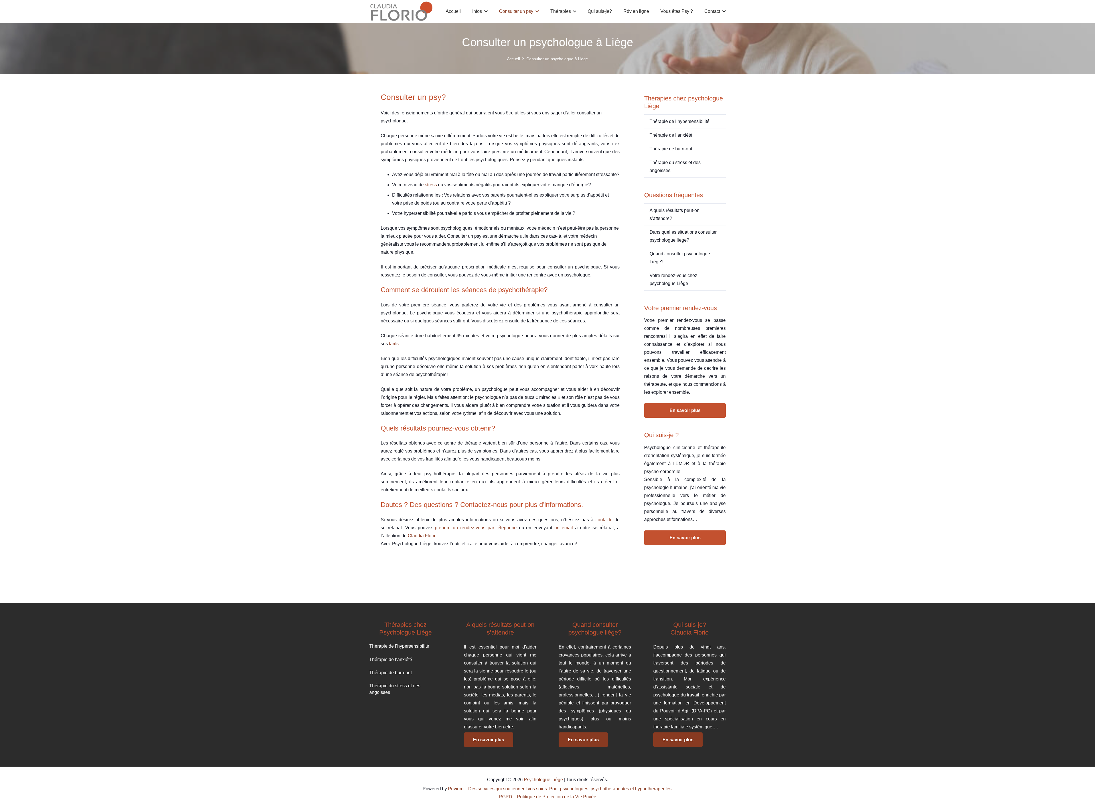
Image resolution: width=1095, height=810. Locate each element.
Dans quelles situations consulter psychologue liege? (683, 236)
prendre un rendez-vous (460, 527)
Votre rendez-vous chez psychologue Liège (673, 279)
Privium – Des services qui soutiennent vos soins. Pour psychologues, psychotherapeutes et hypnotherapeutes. (560, 788)
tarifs (394, 343)
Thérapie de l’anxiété (671, 135)
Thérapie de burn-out (671, 148)
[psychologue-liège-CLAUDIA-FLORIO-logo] (401, 11)
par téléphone (502, 527)
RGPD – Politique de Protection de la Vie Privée (547, 796)
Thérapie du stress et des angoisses (675, 166)
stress (431, 184)
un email (563, 527)
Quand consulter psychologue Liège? (680, 257)
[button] (485, 11)
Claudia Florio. (422, 535)
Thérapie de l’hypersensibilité (679, 121)
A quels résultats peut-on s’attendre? (674, 214)
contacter (604, 519)
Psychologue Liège (543, 779)
